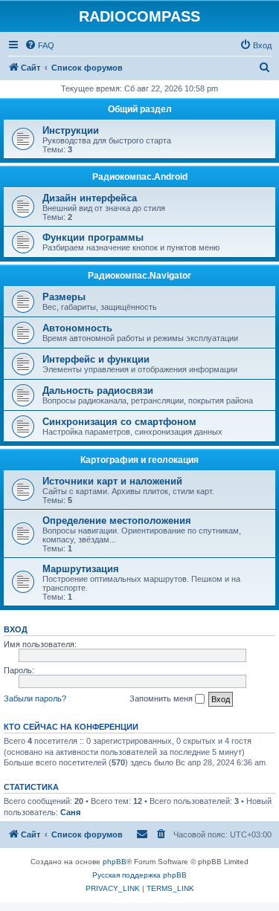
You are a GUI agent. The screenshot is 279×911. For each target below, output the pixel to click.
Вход (16, 629)
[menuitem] (39, 45)
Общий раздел (140, 109)
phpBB (114, 861)
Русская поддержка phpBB (139, 875)
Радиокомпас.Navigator (139, 275)
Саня (70, 812)
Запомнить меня (162, 698)
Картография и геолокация (139, 460)
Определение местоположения (116, 520)
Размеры (64, 296)
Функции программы (93, 237)
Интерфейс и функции (96, 359)
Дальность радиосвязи (97, 390)
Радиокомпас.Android (139, 177)
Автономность (77, 328)
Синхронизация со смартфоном (119, 421)
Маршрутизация (80, 568)
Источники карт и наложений (112, 481)
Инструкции (70, 130)
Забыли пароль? (35, 698)
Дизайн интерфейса (89, 198)
